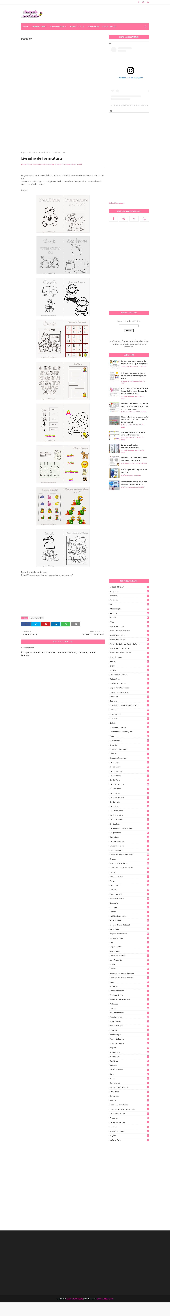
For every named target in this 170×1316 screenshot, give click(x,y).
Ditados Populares (129, 841)
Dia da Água (129, 762)
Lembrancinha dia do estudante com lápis (130, 446)
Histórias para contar (129, 916)
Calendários (129, 679)
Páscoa (129, 1008)
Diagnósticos (129, 833)
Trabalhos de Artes (129, 1122)
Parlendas (129, 1004)
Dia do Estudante (129, 797)
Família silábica (129, 876)
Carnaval (129, 697)
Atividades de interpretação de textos (129, 644)
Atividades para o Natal (129, 648)
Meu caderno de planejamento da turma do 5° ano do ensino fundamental (134, 419)
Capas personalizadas (129, 692)
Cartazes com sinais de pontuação (129, 705)
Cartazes (129, 701)
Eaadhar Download (75, 1299)
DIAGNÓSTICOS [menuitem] (77, 26)
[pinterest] (147, 2)
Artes (129, 622)
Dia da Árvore (129, 767)
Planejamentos (129, 1017)
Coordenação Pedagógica (129, 732)
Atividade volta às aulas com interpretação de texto (134, 459)
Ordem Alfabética (129, 991)
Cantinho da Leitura (129, 683)
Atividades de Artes (129, 635)
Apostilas (129, 618)
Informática (129, 929)
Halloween (129, 907)
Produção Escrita (129, 1039)
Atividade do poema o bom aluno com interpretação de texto (133, 375)
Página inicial (26, 152)
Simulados (129, 1092)
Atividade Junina (129, 626)
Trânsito (129, 1127)
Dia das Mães (129, 789)
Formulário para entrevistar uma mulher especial (133, 433)
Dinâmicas (129, 837)
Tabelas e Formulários (129, 1105)
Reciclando (129, 1056)
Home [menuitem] (25, 26)
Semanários (129, 1083)
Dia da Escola (129, 776)
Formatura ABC (40, 152)
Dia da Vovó (129, 780)
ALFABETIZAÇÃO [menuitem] (109, 26)
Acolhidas (129, 591)
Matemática (129, 951)
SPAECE (129, 1100)
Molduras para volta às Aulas (129, 973)
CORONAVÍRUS (129, 740)
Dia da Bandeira (129, 771)
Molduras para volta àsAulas (129, 977)
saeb (129, 1078)
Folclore (129, 890)
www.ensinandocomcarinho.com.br (38, 164)
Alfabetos (129, 613)
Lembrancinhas (129, 938)
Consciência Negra (129, 727)
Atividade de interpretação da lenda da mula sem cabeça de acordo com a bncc (134, 406)
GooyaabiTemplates (105, 1299)
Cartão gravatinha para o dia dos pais (134, 471)
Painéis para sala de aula (129, 999)
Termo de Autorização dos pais (129, 1109)
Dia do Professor (129, 811)
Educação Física (129, 846)
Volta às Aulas (129, 1140)
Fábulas (129, 872)
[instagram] (143, 2)
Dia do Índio (129, 802)
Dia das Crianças (129, 784)
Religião (129, 1065)
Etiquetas (129, 859)
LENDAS (129, 942)
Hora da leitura (129, 920)
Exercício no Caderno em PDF (129, 868)
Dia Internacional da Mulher (129, 828)
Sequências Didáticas (129, 1087)
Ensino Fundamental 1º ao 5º (129, 855)
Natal (129, 982)
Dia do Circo (129, 793)
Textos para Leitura (129, 1113)
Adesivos (129, 596)
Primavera (129, 1030)
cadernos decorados (129, 675)
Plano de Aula (129, 1021)
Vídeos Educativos (129, 1131)
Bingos (129, 661)
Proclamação (129, 1034)
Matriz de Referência (129, 955)
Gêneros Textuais (129, 898)
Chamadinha (129, 714)
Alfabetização (129, 609)
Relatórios (129, 1061)
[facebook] (138, 2)
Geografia (129, 903)
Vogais (129, 1135)
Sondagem (129, 1096)
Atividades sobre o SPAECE (129, 653)
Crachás (129, 745)
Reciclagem (129, 1052)
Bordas (129, 670)
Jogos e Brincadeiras (129, 934)
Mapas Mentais (129, 947)
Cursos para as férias (129, 749)
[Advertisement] (100, 14)
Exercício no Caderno (129, 863)
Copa (129, 736)
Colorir (129, 723)
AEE (129, 604)
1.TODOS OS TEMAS (129, 587)
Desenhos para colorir (129, 758)
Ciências (129, 718)
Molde (129, 964)
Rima (129, 1074)
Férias (129, 881)
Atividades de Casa (129, 639)
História (129, 912)
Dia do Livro (129, 806)
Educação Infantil (129, 850)
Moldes (129, 969)
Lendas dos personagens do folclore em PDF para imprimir (134, 362)
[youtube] (144, 219)
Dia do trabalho (129, 819)
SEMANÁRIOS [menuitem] (93, 26)
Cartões (129, 710)
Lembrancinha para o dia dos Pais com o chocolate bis (134, 483)
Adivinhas (129, 600)
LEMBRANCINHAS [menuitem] (39, 26)
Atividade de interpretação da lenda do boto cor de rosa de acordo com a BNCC (134, 391)
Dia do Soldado (129, 815)
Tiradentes (129, 1118)
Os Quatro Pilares (129, 995)
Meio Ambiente (129, 960)
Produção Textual (129, 1043)
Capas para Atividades (129, 688)
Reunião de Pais (129, 1070)
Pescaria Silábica (129, 1013)
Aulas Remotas (129, 657)
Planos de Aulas (129, 1026)
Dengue (129, 754)
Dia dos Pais (129, 824)
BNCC (129, 666)
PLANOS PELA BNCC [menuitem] (58, 26)
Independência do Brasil (129, 925)
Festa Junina (129, 885)
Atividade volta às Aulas (129, 631)
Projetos (129, 1048)
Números (129, 986)
